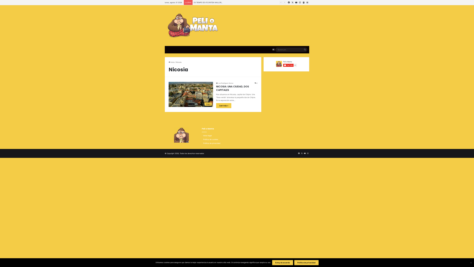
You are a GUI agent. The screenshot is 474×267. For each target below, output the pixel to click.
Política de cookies (210, 139)
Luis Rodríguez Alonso (225, 83)
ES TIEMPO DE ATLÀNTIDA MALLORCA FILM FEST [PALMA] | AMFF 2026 (222, 2)
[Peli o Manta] (192, 25)
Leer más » (223, 106)
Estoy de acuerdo (282, 263)
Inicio (172, 62)
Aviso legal (207, 136)
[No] (471, 262)
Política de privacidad (211, 143)
